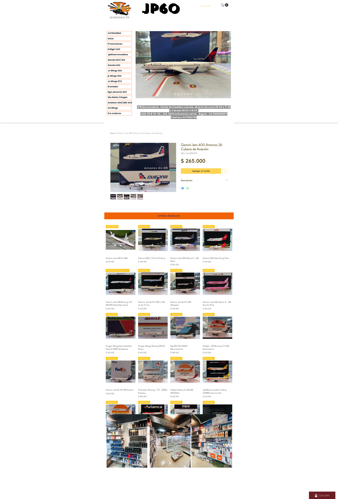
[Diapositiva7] (188, 94)
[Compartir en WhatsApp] (187, 188)
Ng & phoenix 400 (117, 91)
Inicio (111, 38)
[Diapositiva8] (191, 94)
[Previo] (139, 64)
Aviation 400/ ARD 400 (120, 102)
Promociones (115, 43)
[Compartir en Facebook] (182, 188)
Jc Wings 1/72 (115, 81)
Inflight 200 (114, 49)
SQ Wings (113, 107)
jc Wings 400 (114, 75)
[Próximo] (227, 64)
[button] (225, 5)
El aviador (113, 86)
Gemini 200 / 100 (116, 59)
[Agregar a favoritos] (225, 171)
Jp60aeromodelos (118, 54)
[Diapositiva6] (181, 94)
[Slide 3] (175, 94)
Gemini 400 (114, 65)
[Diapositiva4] (178, 94)
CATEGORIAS (114, 33)
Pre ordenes (114, 113)
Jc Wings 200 (115, 70)
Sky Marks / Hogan (117, 97)
